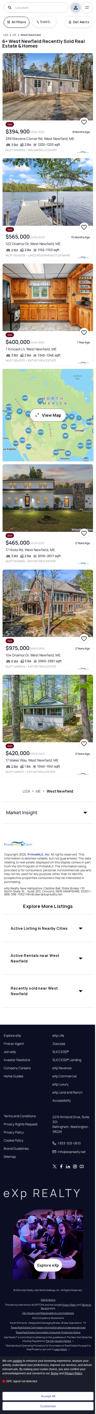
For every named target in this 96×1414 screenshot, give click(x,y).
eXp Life (58, 1035)
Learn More (60, 1349)
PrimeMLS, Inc (38, 854)
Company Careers (17, 1068)
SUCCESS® (60, 1051)
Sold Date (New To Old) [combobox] (46, 21)
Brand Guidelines (16, 1148)
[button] (47, 812)
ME (38, 791)
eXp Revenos (62, 1068)
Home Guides (13, 1076)
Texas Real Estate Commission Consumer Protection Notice (48, 1332)
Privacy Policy (14, 1132)
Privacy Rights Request (21, 1124)
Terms (54, 1373)
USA (26, 791)
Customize (48, 1406)
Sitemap (10, 1156)
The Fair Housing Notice (58, 1341)
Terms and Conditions (20, 1116)
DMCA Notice (48, 1299)
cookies (17, 1360)
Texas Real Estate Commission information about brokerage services (48, 1327)
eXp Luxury (60, 1084)
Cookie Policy (13, 1140)
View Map (51, 415)
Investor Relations (17, 1060)
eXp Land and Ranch (67, 1092)
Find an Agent (14, 1043)
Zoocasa (58, 1043)
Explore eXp (12, 1035)
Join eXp (10, 1051)
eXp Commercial (64, 1076)
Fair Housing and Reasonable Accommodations (48, 1313)
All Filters (19, 22)
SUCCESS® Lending (66, 1060)
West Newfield (60, 791)
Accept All (48, 1396)
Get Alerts (81, 22)
